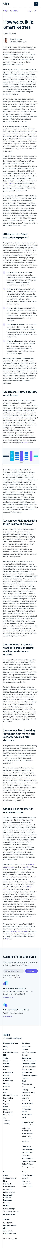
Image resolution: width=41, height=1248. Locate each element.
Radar (5, 1107)
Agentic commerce (29, 1052)
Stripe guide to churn (19, 931)
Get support (7, 1223)
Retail (24, 1117)
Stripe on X (31, 11)
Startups (25, 1049)
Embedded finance (29, 1061)
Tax (4, 1118)
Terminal (6, 1121)
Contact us (7, 1017)
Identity (6, 1083)
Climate (6, 1064)
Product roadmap (28, 1175)
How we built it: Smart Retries (18, 24)
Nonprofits (26, 1106)
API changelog (27, 1158)
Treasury (6, 1123)
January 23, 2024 (9, 33)
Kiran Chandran (16, 39)
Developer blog (27, 1167)
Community (7, 1184)
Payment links (8, 1098)
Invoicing (6, 1086)
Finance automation (29, 1064)
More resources (9, 1214)
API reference (27, 1152)
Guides (6, 1175)
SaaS (24, 1081)
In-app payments (28, 1069)
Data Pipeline (8, 1072)
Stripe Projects (27, 1164)
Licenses (6, 1203)
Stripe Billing (26, 867)
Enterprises (26, 1046)
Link (4, 1092)
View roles (7, 997)
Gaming (25, 1090)
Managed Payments (10, 1095)
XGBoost (24, 443)
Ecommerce (26, 1058)
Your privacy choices (10, 1211)
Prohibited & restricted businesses (7, 1197)
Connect (6, 1067)
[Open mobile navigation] (36, 4)
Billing (5, 939)
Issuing (5, 1089)
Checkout (7, 1061)
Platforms (25, 1078)
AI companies (27, 1084)
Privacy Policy (16, 977)
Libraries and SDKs (29, 1161)
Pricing (5, 1046)
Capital (5, 1058)
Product (13, 10)
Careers (25, 1178)
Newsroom (26, 1181)
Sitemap (6, 1206)
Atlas (5, 1049)
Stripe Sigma (8, 1115)
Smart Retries (8, 183)
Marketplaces (27, 1072)
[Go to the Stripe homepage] (6, 1035)
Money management (29, 1075)
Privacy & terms (9, 1192)
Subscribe (30, 971)
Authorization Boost (10, 1052)
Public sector (27, 1114)
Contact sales (27, 1187)
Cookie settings (9, 1209)
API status (26, 1155)
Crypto (5, 1069)
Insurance (25, 1098)
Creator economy (28, 1087)
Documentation (28, 1150)
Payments (7, 1101)
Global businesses (29, 1067)
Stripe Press (26, 1184)
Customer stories (9, 1178)
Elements (6, 1075)
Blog (5, 10)
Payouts (6, 1104)
